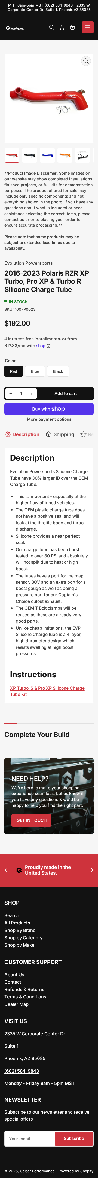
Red (13, 371)
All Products (17, 923)
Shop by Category (23, 937)
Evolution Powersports (28, 263)
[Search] (52, 27)
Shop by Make (19, 945)
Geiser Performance (37, 1171)
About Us (14, 974)
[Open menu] (88, 27)
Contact (12, 982)
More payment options (49, 419)
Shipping (64, 434)
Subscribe (74, 1138)
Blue (35, 371)
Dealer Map (16, 1004)
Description (26, 434)
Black (58, 371)
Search (11, 915)
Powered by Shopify (76, 1171)
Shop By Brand (20, 930)
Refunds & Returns (24, 989)
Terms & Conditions (25, 997)
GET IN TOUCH (32, 820)
